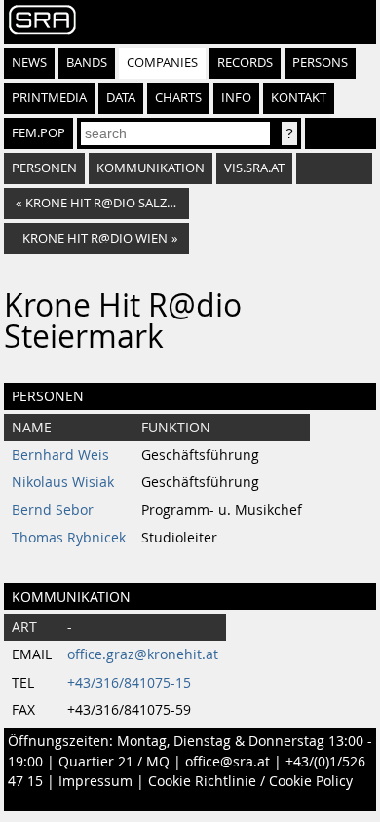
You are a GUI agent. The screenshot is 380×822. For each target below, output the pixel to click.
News (29, 63)
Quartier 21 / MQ (114, 761)
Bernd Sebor (53, 510)
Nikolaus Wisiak (63, 482)
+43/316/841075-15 (129, 682)
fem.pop (38, 133)
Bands (86, 63)
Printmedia (49, 98)
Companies (162, 63)
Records (245, 63)
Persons (320, 63)
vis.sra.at (254, 168)
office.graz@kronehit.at (142, 654)
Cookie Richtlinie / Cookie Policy (250, 781)
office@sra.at (227, 761)
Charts (178, 98)
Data (120, 98)
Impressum (95, 781)
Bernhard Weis (60, 455)
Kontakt (298, 98)
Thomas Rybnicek (69, 537)
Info (236, 98)
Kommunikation (150, 168)
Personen (44, 168)
